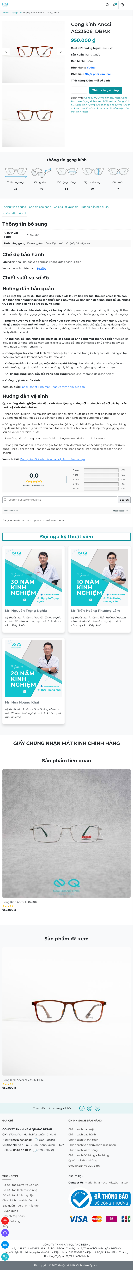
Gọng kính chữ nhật (108, 97)
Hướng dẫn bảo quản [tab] (95, 206)
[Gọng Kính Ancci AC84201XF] (66, 619)
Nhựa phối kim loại (98, 74)
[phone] (5, 1256)
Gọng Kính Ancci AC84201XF (20, 687)
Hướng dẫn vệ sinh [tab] (14, 213)
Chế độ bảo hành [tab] (40, 206)
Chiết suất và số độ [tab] (66, 206)
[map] (5, 1220)
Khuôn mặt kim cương (109, 104)
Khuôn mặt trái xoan (97, 108)
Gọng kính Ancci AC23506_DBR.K (23, 865)
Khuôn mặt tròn (119, 108)
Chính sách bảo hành (82, 920)
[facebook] (82, 893)
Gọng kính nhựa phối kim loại (99, 101)
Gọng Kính (16, 12)
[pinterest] (97, 893)
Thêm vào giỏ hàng (105, 90)
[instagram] (89, 893)
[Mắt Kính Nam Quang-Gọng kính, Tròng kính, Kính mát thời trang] (5, 5)
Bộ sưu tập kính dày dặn (18, 980)
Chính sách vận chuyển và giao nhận (92, 930)
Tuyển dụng (10, 996)
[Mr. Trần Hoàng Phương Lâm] (99, 374)
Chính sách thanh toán (83, 925)
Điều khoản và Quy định (84, 951)
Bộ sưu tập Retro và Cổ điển (20, 970)
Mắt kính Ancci (79, 111)
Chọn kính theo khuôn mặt (20, 986)
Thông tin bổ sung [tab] (14, 206)
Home (5, 12)
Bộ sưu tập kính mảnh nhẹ (19, 975)
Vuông (91, 67)
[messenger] (5, 1232)
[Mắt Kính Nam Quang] (33, 52)
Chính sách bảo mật (81, 914)
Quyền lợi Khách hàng (82, 946)
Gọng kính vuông (85, 104)
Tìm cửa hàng (11, 1006)
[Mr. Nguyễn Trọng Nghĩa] (33, 374)
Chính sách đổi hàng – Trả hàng (88, 940)
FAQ (5, 1012)
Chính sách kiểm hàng (83, 935)
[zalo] (5, 1244)
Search (124, 285)
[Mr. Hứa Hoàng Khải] (33, 466)
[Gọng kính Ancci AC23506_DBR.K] (66, 797)
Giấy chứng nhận (13, 1001)
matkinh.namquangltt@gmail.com (107, 968)
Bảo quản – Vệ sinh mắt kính (21, 991)
